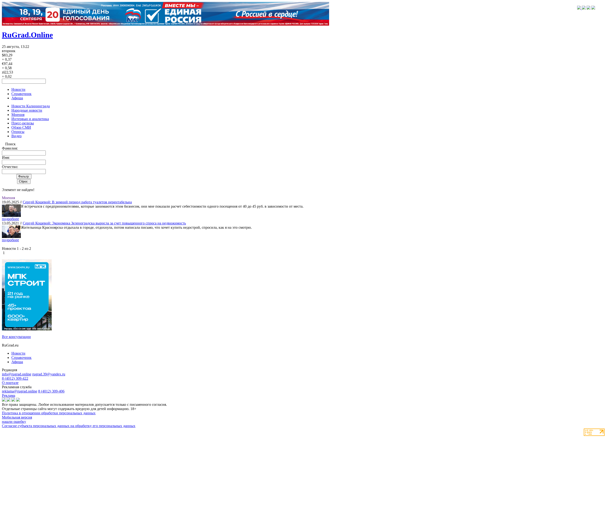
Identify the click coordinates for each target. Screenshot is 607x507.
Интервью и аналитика (30, 119)
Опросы (17, 132)
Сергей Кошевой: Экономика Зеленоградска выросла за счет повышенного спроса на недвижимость (104, 223)
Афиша (17, 98)
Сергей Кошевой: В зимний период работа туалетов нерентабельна (77, 202)
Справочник (21, 94)
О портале (10, 383)
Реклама (8, 395)
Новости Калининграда (30, 106)
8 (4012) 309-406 (51, 391)
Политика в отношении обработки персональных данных (49, 413)
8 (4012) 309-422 (15, 378)
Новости (18, 89)
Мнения (17, 115)
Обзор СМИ (21, 127)
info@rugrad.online (16, 374)
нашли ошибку (14, 422)
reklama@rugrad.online (19, 391)
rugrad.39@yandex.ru (48, 374)
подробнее (10, 219)
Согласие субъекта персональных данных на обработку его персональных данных (68, 426)
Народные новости (26, 110)
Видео (16, 136)
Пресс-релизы (22, 123)
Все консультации (16, 337)
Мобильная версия (17, 417)
